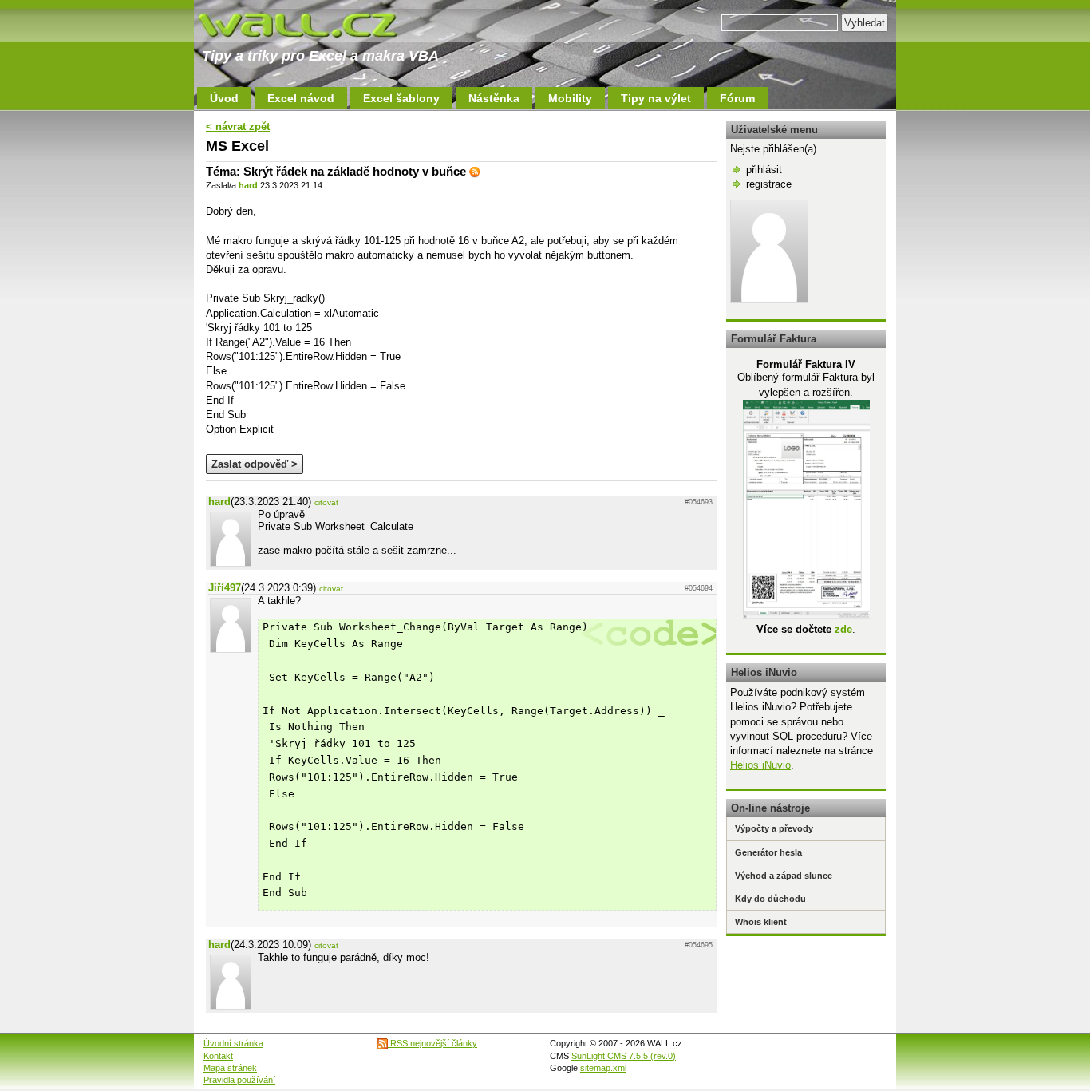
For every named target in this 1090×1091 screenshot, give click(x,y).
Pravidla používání (239, 1080)
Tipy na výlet (656, 98)
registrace (769, 184)
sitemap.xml (603, 1068)
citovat (326, 502)
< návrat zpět (238, 126)
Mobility (570, 98)
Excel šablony (401, 98)
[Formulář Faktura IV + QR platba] (806, 615)
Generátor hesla (768, 852)
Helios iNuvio (760, 765)
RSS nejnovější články (432, 1043)
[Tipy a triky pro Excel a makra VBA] (313, 24)
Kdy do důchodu (770, 898)
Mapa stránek (230, 1068)
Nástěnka (493, 98)
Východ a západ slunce (783, 875)
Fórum (737, 98)
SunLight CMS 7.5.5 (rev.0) (623, 1056)
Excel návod (300, 98)
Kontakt (218, 1056)
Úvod (224, 98)
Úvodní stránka (233, 1043)
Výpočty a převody (774, 828)
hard (248, 185)
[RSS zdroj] (474, 171)
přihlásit (764, 170)
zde (843, 629)
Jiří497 (224, 588)
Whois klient (761, 922)
